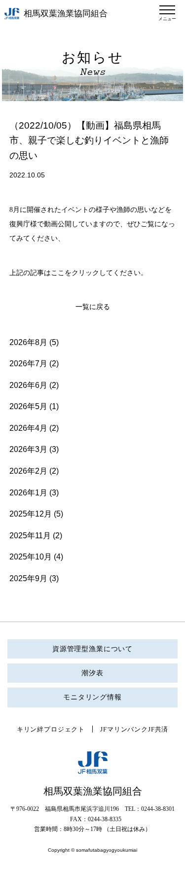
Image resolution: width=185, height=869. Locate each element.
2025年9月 (28, 578)
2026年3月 (28, 449)
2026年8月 (28, 342)
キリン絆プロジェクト (51, 729)
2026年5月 (28, 406)
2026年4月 (28, 428)
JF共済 (158, 729)
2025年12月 (30, 514)
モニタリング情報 (92, 697)
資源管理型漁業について (92, 649)
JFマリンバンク (124, 729)
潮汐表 (92, 673)
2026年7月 (28, 363)
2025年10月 (30, 557)
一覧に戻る (92, 307)
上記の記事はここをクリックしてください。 (78, 273)
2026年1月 (28, 492)
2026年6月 (28, 385)
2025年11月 (30, 535)
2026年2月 (28, 471)
